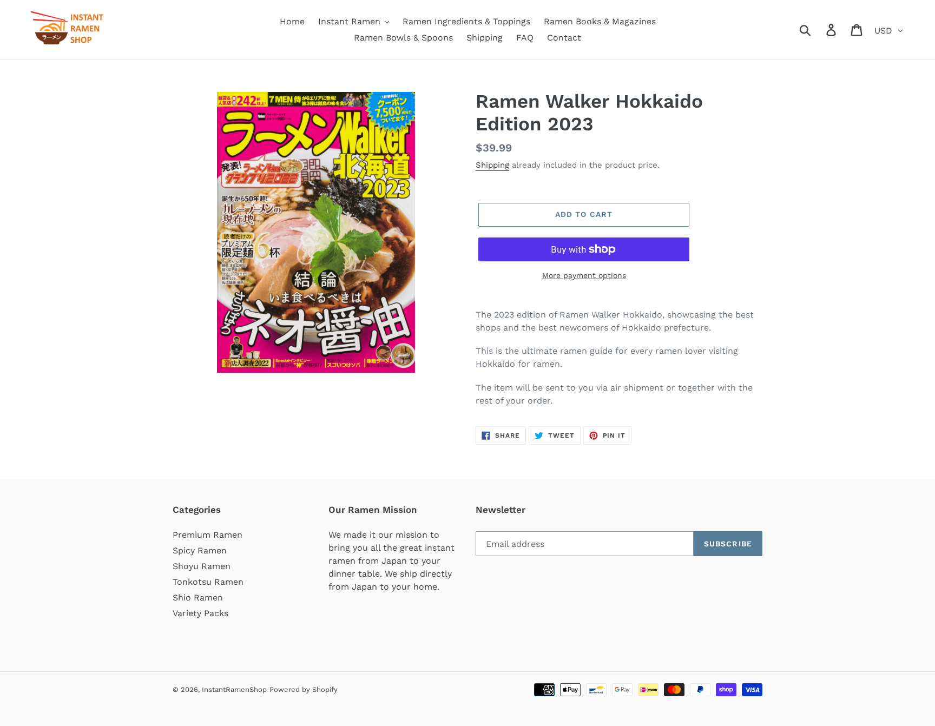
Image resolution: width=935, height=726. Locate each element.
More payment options (584, 275)
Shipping (492, 165)
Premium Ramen (207, 535)
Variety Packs (200, 613)
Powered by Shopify (303, 689)
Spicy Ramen (200, 550)
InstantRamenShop (234, 689)
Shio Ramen (198, 597)
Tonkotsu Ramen (208, 582)
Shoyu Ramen (202, 566)
